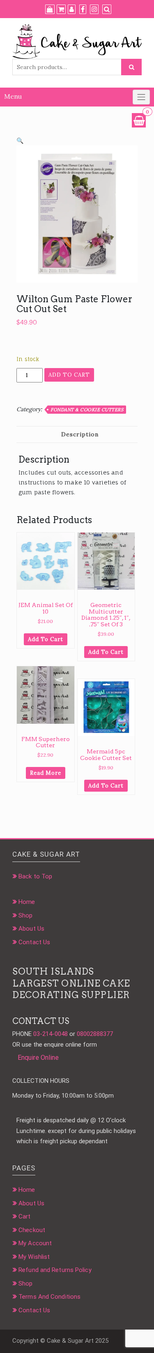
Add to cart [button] (45, 639)
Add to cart (69, 374)
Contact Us (34, 942)
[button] (19, 140)
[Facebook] (82, 9)
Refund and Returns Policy (55, 1270)
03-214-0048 (50, 1034)
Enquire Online (38, 1057)
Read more (45, 772)
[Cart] (61, 9)
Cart (24, 1216)
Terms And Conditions (49, 1296)
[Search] (106, 9)
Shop (25, 915)
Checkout (31, 1230)
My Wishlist (34, 1256)
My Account (35, 1243)
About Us (31, 928)
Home (26, 902)
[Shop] (50, 9)
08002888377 (95, 1034)
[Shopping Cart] (139, 120)
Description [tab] (80, 434)
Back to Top (35, 876)
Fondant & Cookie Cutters (87, 409)
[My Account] (72, 9)
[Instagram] (94, 9)
